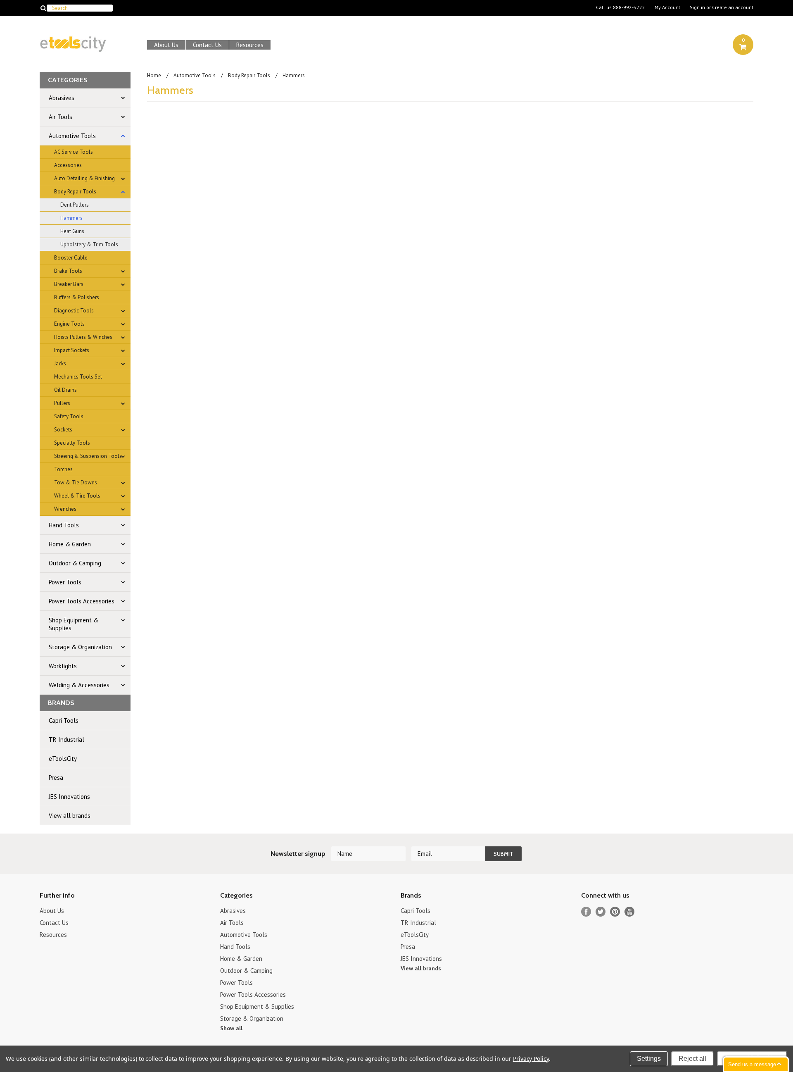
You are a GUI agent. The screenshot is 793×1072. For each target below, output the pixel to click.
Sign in (697, 7)
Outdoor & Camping (75, 563)
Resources (250, 45)
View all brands (69, 815)
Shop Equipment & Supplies (73, 624)
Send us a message (752, 1064)
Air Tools (60, 117)
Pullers (62, 403)
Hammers (71, 218)
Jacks (60, 363)
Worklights (63, 666)
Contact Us (207, 45)
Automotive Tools (72, 136)
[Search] (43, 8)
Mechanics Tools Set (78, 376)
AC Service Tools (73, 151)
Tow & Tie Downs (75, 482)
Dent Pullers (74, 204)
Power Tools (65, 582)
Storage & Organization (80, 647)
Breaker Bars (68, 284)
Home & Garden (70, 544)
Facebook (586, 912)
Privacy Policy (531, 1058)
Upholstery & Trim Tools (89, 244)
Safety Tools (68, 416)
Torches (63, 469)
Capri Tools (63, 720)
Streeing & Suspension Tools (88, 456)
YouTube (629, 912)
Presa (56, 777)
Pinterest (615, 912)
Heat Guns (72, 231)
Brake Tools (68, 270)
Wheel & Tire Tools (77, 495)
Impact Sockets (71, 350)
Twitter (601, 912)
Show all (231, 1028)
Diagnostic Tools (74, 310)
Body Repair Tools (75, 191)
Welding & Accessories (79, 685)
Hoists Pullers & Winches (83, 337)
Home (154, 75)
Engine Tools (69, 323)
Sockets (63, 429)
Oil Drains (65, 389)
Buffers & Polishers (76, 297)
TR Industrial (66, 739)
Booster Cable (71, 257)
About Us (166, 45)
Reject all (692, 1058)
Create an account (732, 7)
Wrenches (65, 508)
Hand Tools (64, 525)
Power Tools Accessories (81, 601)
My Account (667, 7)
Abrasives (61, 98)
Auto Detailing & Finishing (84, 178)
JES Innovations (69, 796)
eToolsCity (63, 758)
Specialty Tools (72, 442)
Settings (649, 1058)
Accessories (68, 165)
